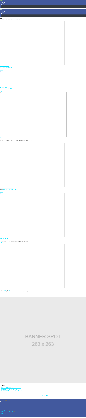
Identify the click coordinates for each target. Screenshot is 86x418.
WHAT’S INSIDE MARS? (4, 391)
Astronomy (27, 394)
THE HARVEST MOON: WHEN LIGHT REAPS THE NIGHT (9, 389)
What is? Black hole (4, 238)
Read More (1, 70)
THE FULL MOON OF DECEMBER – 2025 (7, 387)
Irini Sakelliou (10, 67)
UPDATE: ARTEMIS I (4, 137)
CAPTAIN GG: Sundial (4, 66)
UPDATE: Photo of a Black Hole (7, 188)
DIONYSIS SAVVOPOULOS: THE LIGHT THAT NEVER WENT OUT (11, 388)
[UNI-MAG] (2, 0)
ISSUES (2, 399)
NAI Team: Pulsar (3, 87)
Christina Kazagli (10, 290)
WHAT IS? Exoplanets (4, 289)
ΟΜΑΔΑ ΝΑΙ (44, 395)
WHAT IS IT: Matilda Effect (5, 412)
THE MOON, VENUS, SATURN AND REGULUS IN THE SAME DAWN (11, 390)
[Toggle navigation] (0, 0)
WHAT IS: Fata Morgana (5, 410)
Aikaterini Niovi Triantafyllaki (14, 139)
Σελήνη (48, 395)
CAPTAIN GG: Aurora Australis (5, 413)
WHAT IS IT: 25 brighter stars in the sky (7, 411)
